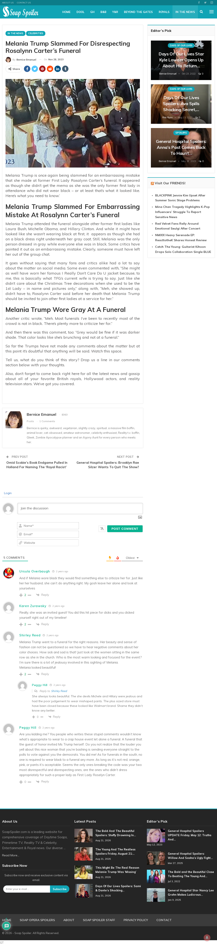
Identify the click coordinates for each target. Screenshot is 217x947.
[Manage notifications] (207, 937)
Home (66, 12)
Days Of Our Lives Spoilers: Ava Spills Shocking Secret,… (181, 103)
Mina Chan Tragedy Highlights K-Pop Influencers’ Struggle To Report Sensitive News (182, 212)
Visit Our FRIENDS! (170, 183)
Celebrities (35, 33)
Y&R (115, 12)
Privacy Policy (136, 920)
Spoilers (181, 132)
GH (92, 12)
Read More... (10, 855)
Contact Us (24, 2)
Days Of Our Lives (181, 45)
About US (8, 2)
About (68, 920)
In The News (185, 12)
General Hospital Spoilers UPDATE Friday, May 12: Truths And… (189, 835)
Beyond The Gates (138, 12)
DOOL (80, 12)
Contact (164, 920)
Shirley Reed (59, 691)
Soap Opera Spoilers (37, 920)
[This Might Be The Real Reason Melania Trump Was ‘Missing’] (83, 872)
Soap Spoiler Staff (99, 920)
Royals (164, 12)
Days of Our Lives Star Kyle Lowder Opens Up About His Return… (181, 59)
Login (7, 493)
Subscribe (60, 889)
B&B (103, 12)
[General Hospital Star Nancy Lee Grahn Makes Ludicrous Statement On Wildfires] (156, 895)
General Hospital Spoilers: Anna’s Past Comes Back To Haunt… (181, 147)
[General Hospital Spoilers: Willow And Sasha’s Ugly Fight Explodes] (156, 858)
